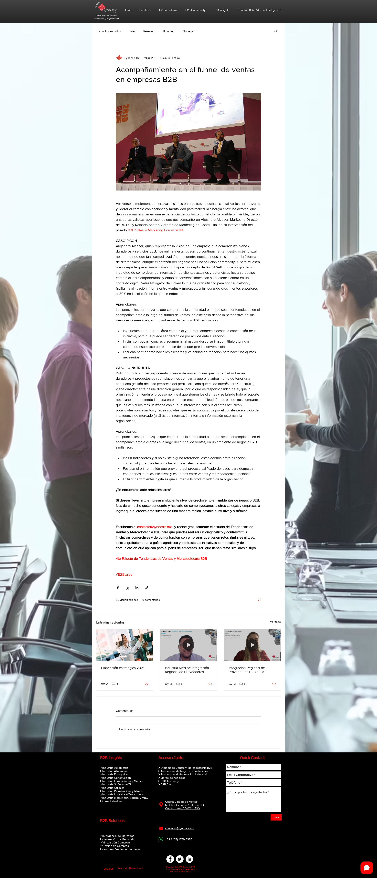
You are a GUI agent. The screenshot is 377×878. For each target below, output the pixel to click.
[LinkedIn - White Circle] (189, 859)
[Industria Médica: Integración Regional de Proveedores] (188, 645)
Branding (169, 31)
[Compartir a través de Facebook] (118, 588)
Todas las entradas (108, 31)
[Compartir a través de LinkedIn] (137, 588)
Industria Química (113, 787)
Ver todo (275, 621)
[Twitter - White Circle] (180, 859)
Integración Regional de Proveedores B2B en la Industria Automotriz (247, 670)
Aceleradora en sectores (107, 15)
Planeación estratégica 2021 (122, 668)
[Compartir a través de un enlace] (146, 588)
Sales (132, 31)
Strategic (188, 31)
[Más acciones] (258, 58)
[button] (276, 31)
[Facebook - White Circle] (170, 859)
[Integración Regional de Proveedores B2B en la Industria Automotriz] (252, 645)
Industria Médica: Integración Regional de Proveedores (187, 670)
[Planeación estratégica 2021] (124, 645)
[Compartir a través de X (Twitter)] (127, 588)
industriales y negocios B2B (106, 18)
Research (149, 31)
